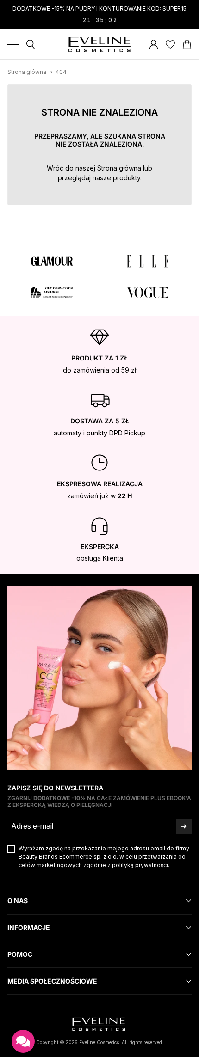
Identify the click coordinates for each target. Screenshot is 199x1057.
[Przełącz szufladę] (13, 44)
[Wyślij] (184, 826)
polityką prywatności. (140, 864)
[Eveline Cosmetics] (99, 44)
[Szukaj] (30, 44)
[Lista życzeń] (170, 44)
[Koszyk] (187, 44)
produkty (126, 178)
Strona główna (119, 168)
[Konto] (153, 44)
